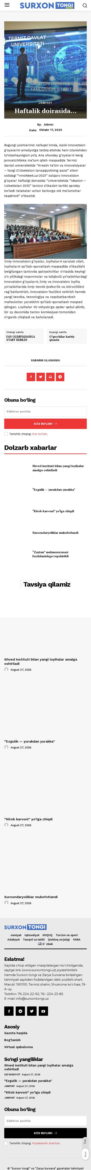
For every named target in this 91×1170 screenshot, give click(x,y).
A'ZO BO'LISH (43, 423)
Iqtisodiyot (32, 935)
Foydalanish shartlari (46, 1143)
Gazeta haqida (15, 1033)
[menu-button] (7, 5)
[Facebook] (31, 377)
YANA (76, 939)
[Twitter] (40, 377)
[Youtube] (43, 1011)
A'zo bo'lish (39, 434)
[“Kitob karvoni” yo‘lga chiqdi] (16, 511)
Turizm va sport (67, 935)
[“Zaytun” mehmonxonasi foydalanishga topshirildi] (16, 554)
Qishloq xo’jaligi (59, 939)
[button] (84, 5)
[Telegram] (60, 377)
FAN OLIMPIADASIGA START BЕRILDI (20, 338)
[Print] (50, 377)
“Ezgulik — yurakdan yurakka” (53, 489)
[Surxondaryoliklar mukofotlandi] (16, 532)
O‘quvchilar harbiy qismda (61, 338)
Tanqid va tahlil (34, 939)
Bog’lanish (12, 1040)
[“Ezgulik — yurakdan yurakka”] (16, 489)
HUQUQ (47, 935)
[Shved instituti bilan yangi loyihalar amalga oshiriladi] (16, 468)
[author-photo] (7, 669)
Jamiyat (45, 102)
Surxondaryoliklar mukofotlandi (55, 533)
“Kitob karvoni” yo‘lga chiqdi (53, 511)
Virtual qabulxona (18, 1047)
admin (48, 124)
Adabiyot (13, 939)
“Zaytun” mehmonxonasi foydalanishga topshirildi (50, 554)
